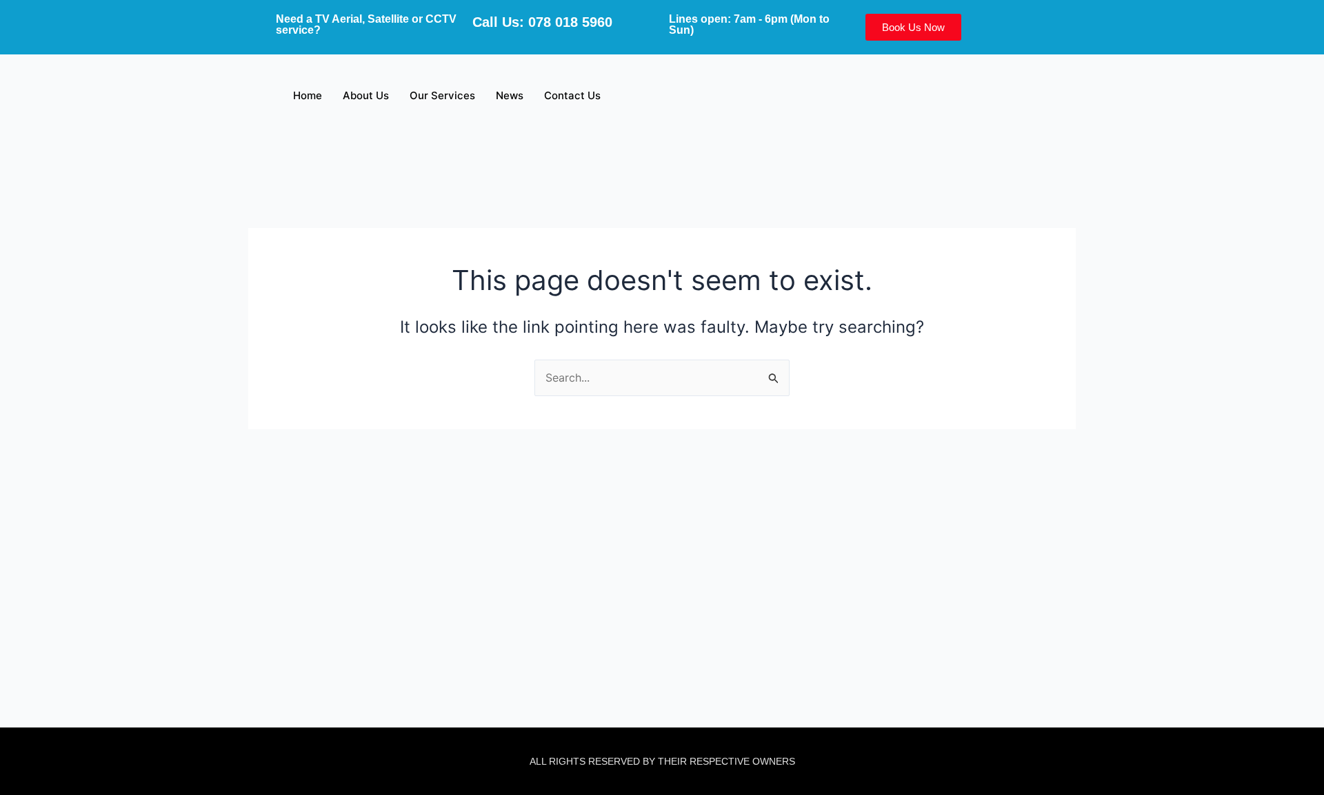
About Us (366, 95)
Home (307, 95)
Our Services (442, 95)
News (509, 95)
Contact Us (572, 95)
